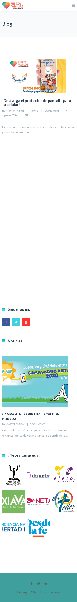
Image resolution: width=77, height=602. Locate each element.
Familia (34, 110)
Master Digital (15, 110)
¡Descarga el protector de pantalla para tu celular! (36, 102)
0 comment (52, 110)
